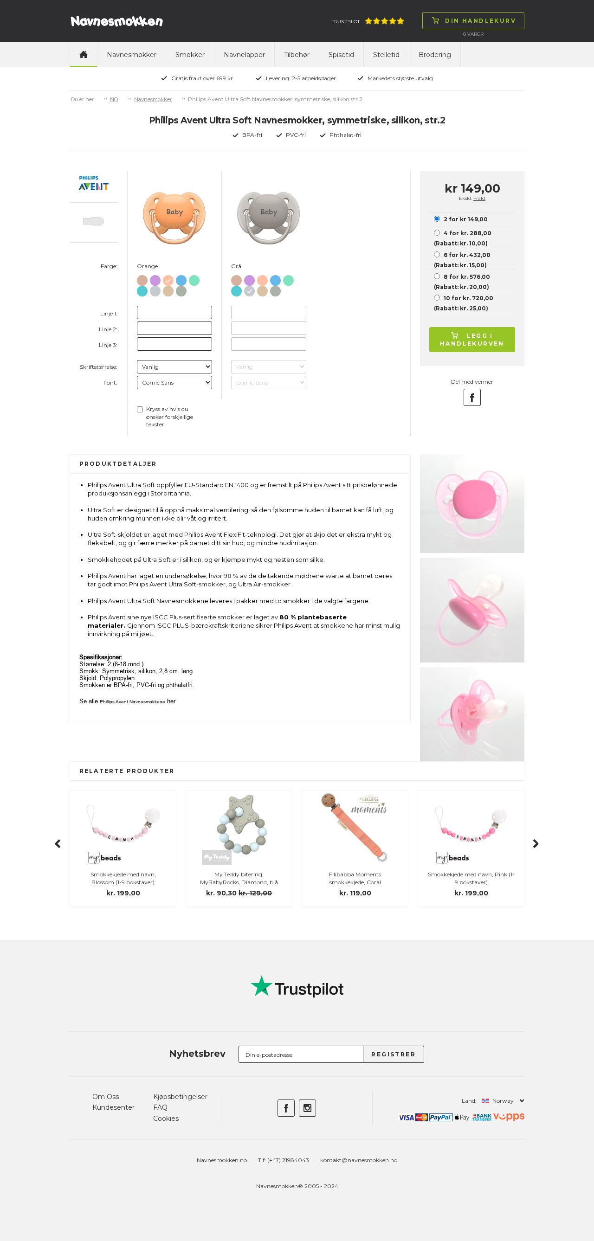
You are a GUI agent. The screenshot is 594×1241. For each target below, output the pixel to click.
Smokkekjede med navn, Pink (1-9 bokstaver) (471, 878)
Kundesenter (113, 1107)
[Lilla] (155, 278)
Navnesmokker (131, 55)
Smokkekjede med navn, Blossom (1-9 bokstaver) (123, 878)
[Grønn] (194, 278)
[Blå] (181, 278)
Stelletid (386, 55)
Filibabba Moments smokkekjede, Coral (355, 878)
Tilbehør (297, 55)
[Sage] (181, 289)
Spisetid (341, 55)
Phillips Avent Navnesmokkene (132, 702)
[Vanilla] (168, 289)
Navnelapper (244, 55)
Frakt (479, 198)
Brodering (435, 55)
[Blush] (142, 278)
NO (114, 99)
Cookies (166, 1118)
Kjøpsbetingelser (180, 1097)
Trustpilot (346, 22)
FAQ (160, 1107)
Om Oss (105, 1097)
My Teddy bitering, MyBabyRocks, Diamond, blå (239, 878)
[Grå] (155, 289)
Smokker (190, 55)
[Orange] (168, 278)
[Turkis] (142, 289)
